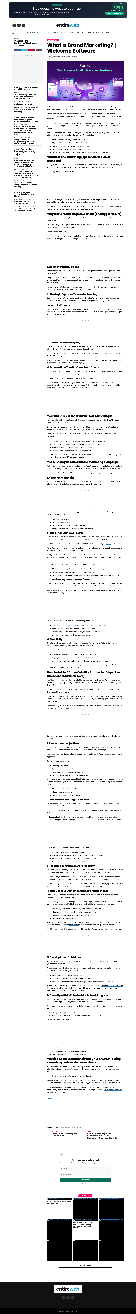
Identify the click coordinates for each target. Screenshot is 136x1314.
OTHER (107, 33)
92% (68, 287)
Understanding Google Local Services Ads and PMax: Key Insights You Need (26, 119)
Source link (50, 1099)
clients (108, 544)
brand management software (77, 625)
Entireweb (54, 58)
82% (48, 309)
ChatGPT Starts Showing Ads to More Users (24, 202)
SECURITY (80, 33)
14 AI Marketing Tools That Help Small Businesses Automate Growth (25, 96)
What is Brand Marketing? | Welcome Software (25, 43)
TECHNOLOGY (17, 102)
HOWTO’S (99, 33)
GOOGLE (16, 115)
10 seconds (61, 165)
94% (96, 699)
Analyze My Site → (114, 13)
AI (27, 33)
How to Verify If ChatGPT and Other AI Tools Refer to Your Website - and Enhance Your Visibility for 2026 (25, 130)
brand (62, 1127)
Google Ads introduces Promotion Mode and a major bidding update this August (25, 152)
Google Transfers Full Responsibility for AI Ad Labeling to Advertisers (24, 141)
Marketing (69, 1127)
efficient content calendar (112, 985)
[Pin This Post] (31, 50)
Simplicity (51, 643)
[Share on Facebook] (17, 50)
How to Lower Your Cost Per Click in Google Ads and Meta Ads (25, 194)
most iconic (74, 925)
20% (66, 593)
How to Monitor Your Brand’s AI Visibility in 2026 (26, 88)
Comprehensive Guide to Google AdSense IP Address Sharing (26, 185)
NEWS (42, 33)
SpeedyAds (61, 1303)
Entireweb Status (73, 1303)
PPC (48, 33)
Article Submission (49, 1303)
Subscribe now (85, 1180)
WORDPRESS (90, 33)
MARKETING (34, 33)
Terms (91, 1303)
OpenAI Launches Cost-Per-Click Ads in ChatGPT (26, 210)
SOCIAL (72, 33)
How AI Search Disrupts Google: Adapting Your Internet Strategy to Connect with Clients (24, 163)
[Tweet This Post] (24, 50)
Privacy (84, 1303)
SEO (66, 33)
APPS (17, 199)
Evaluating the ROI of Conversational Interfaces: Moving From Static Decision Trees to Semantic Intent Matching (26, 108)
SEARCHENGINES (57, 33)
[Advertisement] (28, 69)
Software (78, 1127)
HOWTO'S (16, 85)
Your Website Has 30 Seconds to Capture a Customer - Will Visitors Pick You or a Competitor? (26, 174)
